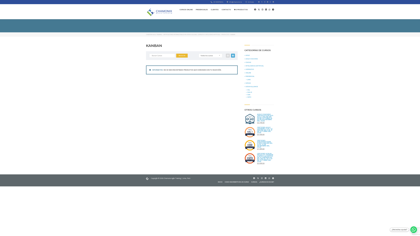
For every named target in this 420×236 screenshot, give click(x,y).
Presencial (250, 76)
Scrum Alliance (252, 86)
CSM (248, 94)
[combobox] (210, 56)
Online (248, 73)
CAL (248, 90)
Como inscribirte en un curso (237, 182)
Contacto (226, 10)
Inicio (220, 182)
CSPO (249, 97)
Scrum (248, 83)
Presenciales (202, 10)
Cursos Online (186, 10)
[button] (413, 229)
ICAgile (248, 62)
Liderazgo (250, 69)
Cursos (254, 182)
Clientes (215, 10)
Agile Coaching (252, 59)
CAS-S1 (249, 92)
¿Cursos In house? (266, 182)
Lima (249, 79)
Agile (248, 55)
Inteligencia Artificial (255, 66)
